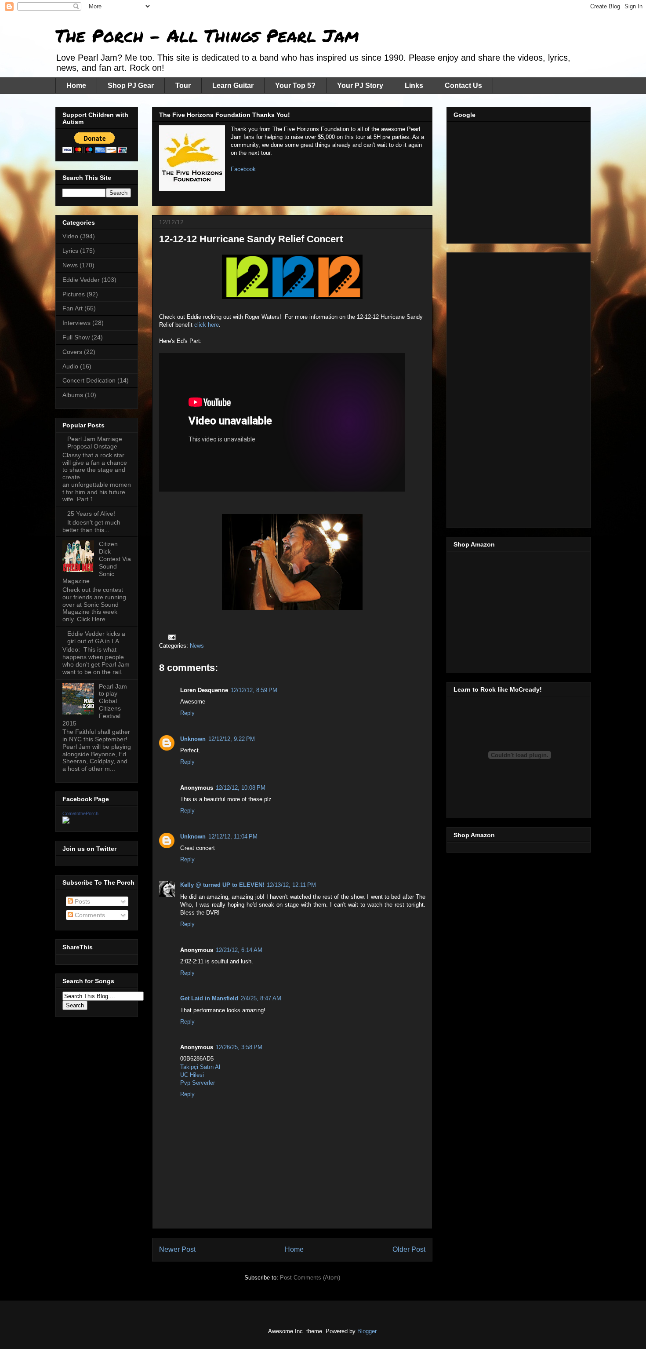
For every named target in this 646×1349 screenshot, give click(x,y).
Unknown (193, 739)
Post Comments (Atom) (310, 1277)
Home (76, 85)
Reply (187, 713)
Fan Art (72, 308)
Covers (72, 351)
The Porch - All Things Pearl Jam (207, 35)
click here (206, 324)
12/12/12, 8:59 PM (254, 690)
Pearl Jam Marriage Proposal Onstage (94, 442)
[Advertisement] (519, 180)
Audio (70, 366)
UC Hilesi (192, 1075)
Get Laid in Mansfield (209, 998)
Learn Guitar (233, 85)
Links (414, 85)
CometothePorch (80, 813)
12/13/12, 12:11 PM (291, 885)
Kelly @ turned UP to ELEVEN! (222, 885)
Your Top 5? (295, 85)
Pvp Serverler (197, 1082)
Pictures (73, 294)
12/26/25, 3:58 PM (239, 1047)
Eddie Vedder (81, 279)
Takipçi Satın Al (200, 1067)
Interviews (76, 322)
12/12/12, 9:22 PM (231, 739)
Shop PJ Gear (131, 85)
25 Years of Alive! (91, 513)
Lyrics (70, 250)
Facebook (243, 169)
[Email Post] (171, 637)
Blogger (366, 1331)
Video (70, 236)
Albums (72, 394)
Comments (89, 915)
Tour (183, 85)
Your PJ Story (360, 85)
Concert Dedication (89, 380)
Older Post (408, 1249)
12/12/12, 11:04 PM (233, 836)
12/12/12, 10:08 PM (240, 787)
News (197, 645)
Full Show (76, 337)
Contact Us (463, 85)
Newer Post (177, 1249)
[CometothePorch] (65, 821)
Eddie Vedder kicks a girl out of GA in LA (96, 637)
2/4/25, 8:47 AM (261, 998)
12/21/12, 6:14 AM (239, 950)
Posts (81, 901)
